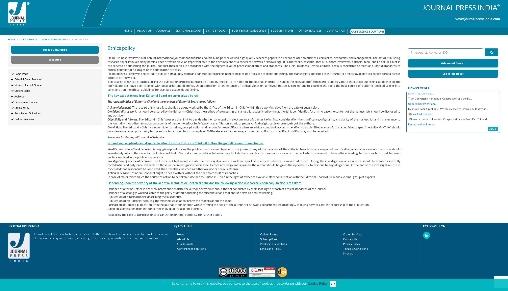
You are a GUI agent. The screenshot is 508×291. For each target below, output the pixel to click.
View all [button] (493, 126)
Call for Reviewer (24, 117)
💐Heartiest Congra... (420, 107)
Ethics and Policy (270, 246)
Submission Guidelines (247, 30)
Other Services (308, 30)
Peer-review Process (26, 100)
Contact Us (350, 237)
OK (333, 284)
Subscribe (55, 57)
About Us (143, 30)
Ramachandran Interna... (422, 117)
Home (126, 30)
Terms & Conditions (355, 246)
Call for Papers (269, 232)
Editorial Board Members (28, 77)
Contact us (334, 30)
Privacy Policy (351, 242)
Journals (162, 30)
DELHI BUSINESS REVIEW (54, 37)
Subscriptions (280, 30)
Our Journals (28, 37)
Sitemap (348, 251)
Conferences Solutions (191, 246)
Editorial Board (186, 30)
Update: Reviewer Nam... (422, 96)
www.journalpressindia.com (477, 19)
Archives (19, 94)
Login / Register (453, 72)
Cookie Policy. (318, 283)
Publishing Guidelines (273, 242)
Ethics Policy (214, 30)
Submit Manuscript (55, 47)
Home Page (21, 71)
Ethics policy (21, 105)
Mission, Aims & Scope (27, 83)
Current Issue (22, 89)
